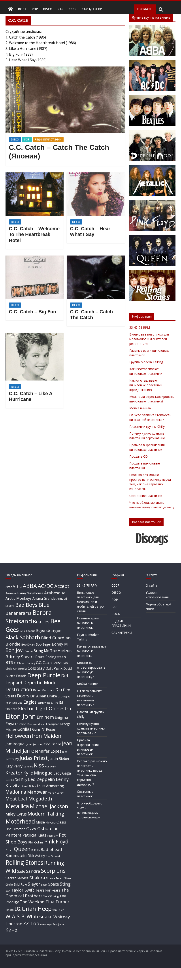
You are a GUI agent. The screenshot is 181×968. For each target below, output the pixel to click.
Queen (22, 849)
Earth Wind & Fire (48, 702)
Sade (21, 871)
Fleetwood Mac (36, 724)
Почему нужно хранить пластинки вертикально (91, 728)
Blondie (13, 644)
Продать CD (138, 456)
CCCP (72, 9)
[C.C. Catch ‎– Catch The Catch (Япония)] (65, 69)
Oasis (61, 822)
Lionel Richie (28, 786)
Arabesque (55, 592)
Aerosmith (12, 593)
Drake (52, 696)
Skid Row (20, 884)
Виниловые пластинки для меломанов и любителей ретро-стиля (149, 339)
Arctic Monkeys (19, 598)
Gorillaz (24, 729)
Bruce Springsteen (50, 656)
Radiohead (51, 849)
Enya (10, 723)
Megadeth (40, 798)
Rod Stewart (53, 856)
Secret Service (17, 878)
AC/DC (45, 585)
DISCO (47, 9)
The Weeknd (32, 901)
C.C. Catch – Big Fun (32, 311)
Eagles (30, 702)
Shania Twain (54, 878)
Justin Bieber (59, 758)
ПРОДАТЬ (144, 9)
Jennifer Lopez (48, 751)
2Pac (9, 587)
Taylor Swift (22, 890)
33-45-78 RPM (139, 327)
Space (53, 884)
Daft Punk (53, 668)
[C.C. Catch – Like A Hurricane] (35, 335)
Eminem (45, 717)
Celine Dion (60, 663)
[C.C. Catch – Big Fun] (35, 258)
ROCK (22, 9)
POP (35, 9)
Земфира (58, 924)
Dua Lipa (17, 702)
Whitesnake (40, 916)
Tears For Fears (47, 890)
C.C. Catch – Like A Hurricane (30, 396)
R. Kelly (35, 850)
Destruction (19, 689)
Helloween (18, 735)
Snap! (44, 884)
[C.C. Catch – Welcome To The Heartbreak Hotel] (35, 175)
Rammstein (16, 855)
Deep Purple (43, 675)
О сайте (152, 585)
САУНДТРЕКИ (92, 9)
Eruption (20, 724)
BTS (9, 662)
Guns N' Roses (44, 729)
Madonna (16, 792)
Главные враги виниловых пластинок (88, 623)
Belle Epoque (27, 630)
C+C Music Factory (24, 663)
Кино (11, 930)
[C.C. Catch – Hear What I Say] (96, 175)
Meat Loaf (17, 799)
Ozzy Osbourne (42, 828)
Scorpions (53, 870)
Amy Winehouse (31, 593)
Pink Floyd (56, 841)
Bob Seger (43, 644)
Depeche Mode (40, 682)
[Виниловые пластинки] (10, 9)
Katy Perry (14, 766)
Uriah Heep (37, 909)
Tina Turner (57, 902)
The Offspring (50, 896)
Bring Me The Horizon (53, 650)
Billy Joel (56, 631)
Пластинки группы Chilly (147, 426)
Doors (23, 696)
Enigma (61, 717)
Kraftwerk (50, 766)
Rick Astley (36, 855)
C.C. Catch (44, 662)
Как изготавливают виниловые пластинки (91, 651)
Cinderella (20, 669)
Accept (61, 586)
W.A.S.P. (16, 916)
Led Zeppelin (41, 779)
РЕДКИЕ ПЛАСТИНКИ (48, 139)
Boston (29, 651)
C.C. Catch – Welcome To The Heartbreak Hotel (34, 234)
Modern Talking (46, 813)
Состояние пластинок (145, 496)
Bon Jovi (15, 650)
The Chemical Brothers (37, 892)
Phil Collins (35, 842)
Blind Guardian (56, 637)
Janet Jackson (34, 744)
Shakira (37, 877)
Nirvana (51, 822)
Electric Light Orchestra (44, 708)
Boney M (60, 644)
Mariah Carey (55, 792)
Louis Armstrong (50, 785)
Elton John (21, 716)
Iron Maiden (46, 735)
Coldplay (36, 668)
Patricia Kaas (34, 835)
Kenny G (28, 766)
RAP (60, 9)
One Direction (15, 829)
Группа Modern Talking (146, 362)
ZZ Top (31, 923)
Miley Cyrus (16, 814)
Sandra (33, 871)
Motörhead (20, 821)
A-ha (17, 586)
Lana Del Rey (16, 779)
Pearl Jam (52, 835)
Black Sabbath (23, 637)
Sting (65, 884)
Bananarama (19, 613)
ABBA (30, 585)
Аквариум (46, 924)
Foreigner (52, 724)
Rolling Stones (24, 862)
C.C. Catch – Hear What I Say (90, 231)
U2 (18, 909)
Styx (8, 890)
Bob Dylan (28, 644)
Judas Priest (34, 757)
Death (21, 675)
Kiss (39, 765)
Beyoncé (43, 630)
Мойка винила (140, 408)
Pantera (14, 835)
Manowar (37, 792)
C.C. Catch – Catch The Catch (91, 314)
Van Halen (58, 909)
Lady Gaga (62, 773)
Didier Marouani (43, 690)
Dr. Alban (38, 696)
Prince (9, 850)
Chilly (9, 669)
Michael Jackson (49, 806)
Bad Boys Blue (32, 604)
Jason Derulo (52, 744)
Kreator (14, 772)
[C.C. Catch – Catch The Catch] (96, 258)
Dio (58, 690)
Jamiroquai (16, 743)
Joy (17, 759)
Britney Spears (20, 656)
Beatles (41, 621)
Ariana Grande (44, 598)
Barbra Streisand (29, 616)
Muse (40, 822)
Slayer (34, 884)
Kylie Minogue (38, 773)
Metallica (17, 806)
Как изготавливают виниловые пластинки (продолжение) (145, 385)
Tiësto (10, 910)
